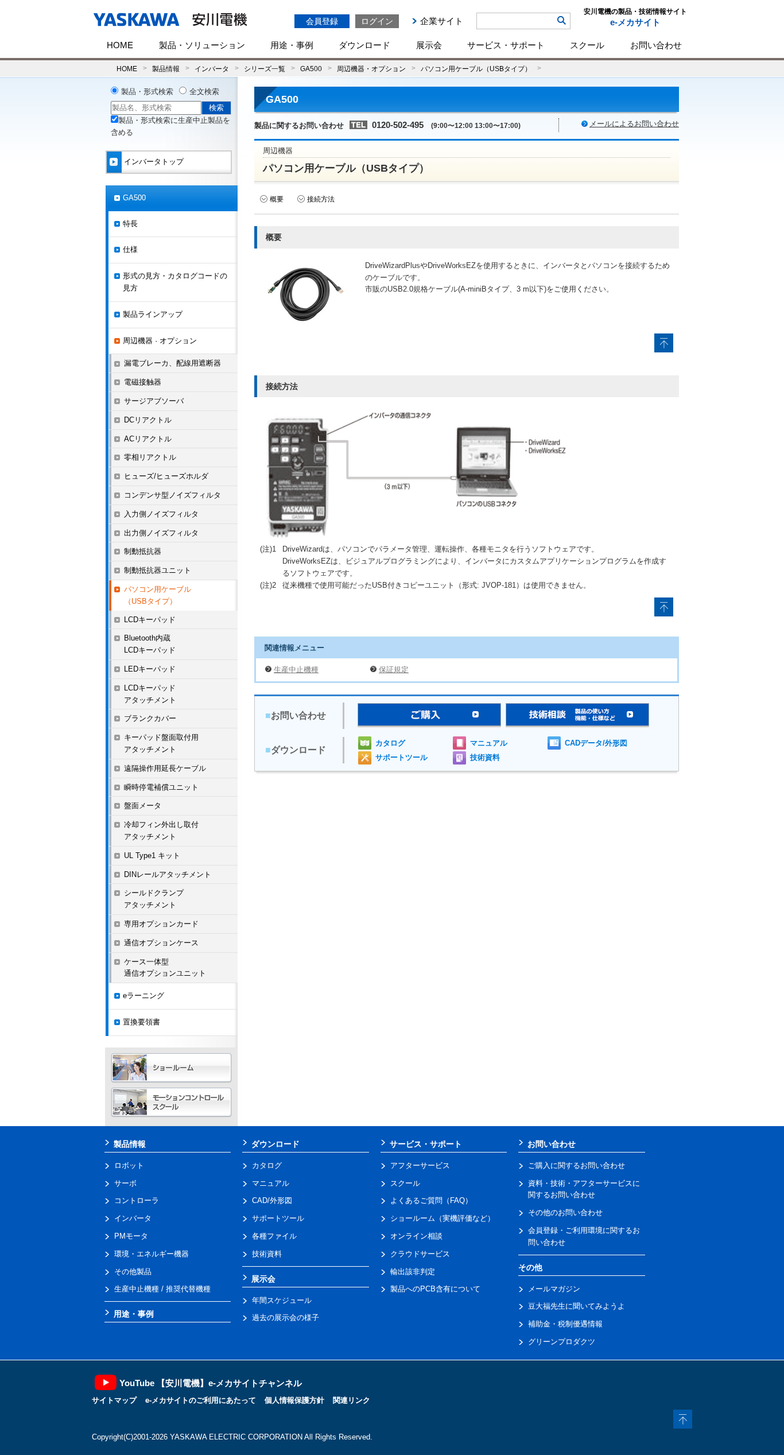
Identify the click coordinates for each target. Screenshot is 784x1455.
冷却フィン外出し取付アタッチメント (161, 830)
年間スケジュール (282, 1300)
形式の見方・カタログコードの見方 (175, 281)
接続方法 (321, 199)
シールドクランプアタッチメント (154, 898)
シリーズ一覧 (264, 68)
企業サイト (441, 21)
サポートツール (401, 757)
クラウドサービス (420, 1254)
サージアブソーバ (154, 401)
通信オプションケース (161, 942)
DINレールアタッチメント (167, 874)
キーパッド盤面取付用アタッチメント (161, 743)
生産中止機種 (296, 669)
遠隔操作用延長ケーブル (165, 768)
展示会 (429, 45)
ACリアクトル (148, 438)
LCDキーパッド (150, 619)
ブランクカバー (150, 718)
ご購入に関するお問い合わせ (576, 1165)
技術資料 (485, 757)
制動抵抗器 (142, 551)
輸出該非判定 (412, 1271)
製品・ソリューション (202, 45)
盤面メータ (142, 805)
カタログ (390, 743)
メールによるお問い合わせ (634, 123)
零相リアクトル (150, 457)
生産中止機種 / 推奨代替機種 (162, 1289)
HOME (120, 45)
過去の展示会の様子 (285, 1317)
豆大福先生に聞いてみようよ (576, 1306)
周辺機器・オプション (371, 68)
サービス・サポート (506, 45)
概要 (277, 199)
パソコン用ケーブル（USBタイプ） (476, 68)
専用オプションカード (161, 923)
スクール (587, 45)
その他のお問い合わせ (565, 1212)
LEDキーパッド (150, 669)
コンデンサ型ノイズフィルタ (172, 495)
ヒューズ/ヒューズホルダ (166, 476)
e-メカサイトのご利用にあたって (200, 1400)
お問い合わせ (656, 45)
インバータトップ (154, 161)
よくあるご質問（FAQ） (431, 1200)
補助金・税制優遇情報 (565, 1324)
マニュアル (488, 743)
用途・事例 (291, 45)
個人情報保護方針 (294, 1400)
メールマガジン (554, 1289)
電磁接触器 (142, 382)
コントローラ (136, 1200)
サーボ (125, 1183)
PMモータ (131, 1236)
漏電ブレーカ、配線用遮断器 (172, 363)
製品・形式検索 (147, 91)
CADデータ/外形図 (596, 743)
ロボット (129, 1165)
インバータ (212, 68)
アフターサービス (420, 1165)
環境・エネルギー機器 (151, 1254)
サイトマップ (114, 1400)
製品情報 (166, 68)
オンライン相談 (416, 1236)
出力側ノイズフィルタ (161, 533)
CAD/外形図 (272, 1200)
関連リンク (351, 1400)
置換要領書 (141, 1022)
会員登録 (322, 21)
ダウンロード (364, 45)
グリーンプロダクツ (561, 1341)
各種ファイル (274, 1236)
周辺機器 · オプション (160, 340)
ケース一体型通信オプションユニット (165, 967)
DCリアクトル (148, 420)
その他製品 (133, 1271)
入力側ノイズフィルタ (161, 514)
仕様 (130, 249)
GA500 (311, 68)
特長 (130, 223)
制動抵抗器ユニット (157, 570)
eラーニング (143, 995)
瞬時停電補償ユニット (161, 787)
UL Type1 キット (152, 855)
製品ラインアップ (153, 314)
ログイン (377, 21)
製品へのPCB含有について (435, 1289)
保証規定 (394, 669)
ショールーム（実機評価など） (442, 1218)
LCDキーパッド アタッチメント (150, 694)
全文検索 (204, 91)
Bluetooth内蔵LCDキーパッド (150, 644)
